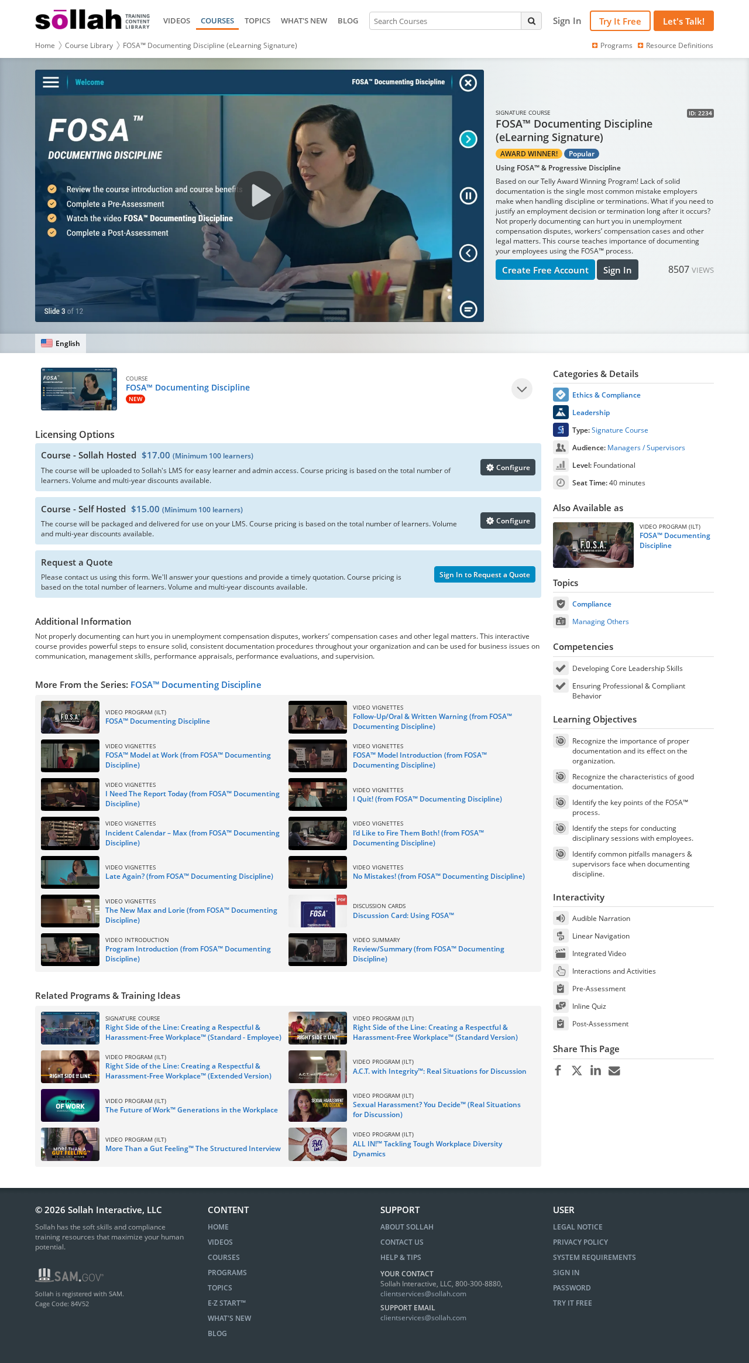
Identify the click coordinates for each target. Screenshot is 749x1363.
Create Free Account (545, 270)
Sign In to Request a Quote (484, 575)
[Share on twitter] (577, 1070)
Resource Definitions (679, 45)
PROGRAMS (227, 1273)
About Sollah (407, 1227)
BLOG (348, 20)
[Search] (531, 20)
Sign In (617, 270)
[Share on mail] (614, 1070)
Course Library (89, 45)
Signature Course (620, 430)
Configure (512, 467)
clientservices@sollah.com (423, 1294)
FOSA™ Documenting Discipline (196, 684)
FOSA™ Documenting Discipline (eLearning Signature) (210, 45)
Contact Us (402, 1242)
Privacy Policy (580, 1242)
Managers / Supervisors (646, 448)
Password (572, 1288)
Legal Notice (578, 1227)
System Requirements (594, 1257)
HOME (218, 1227)
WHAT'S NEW (304, 20)
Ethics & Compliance (606, 395)
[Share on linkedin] (595, 1070)
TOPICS (257, 20)
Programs (616, 45)
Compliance (591, 604)
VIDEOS (176, 20)
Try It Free (620, 21)
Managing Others (600, 621)
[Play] (521, 388)
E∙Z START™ (227, 1303)
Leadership (591, 412)
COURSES (217, 20)
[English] (60, 343)
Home (45, 45)
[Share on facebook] (558, 1070)
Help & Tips (400, 1257)
